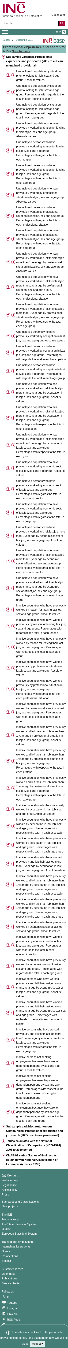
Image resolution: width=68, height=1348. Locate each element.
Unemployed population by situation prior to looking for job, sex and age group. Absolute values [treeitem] (38, 75)
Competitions (10, 1256)
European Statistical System (19, 1233)
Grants (6, 1251)
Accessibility (9, 1189)
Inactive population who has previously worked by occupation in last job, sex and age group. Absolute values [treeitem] (40, 809)
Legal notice (9, 1185)
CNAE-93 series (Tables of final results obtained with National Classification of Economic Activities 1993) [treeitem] (32, 1160)
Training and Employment (17, 1241)
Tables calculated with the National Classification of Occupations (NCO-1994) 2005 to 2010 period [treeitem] (33, 1145)
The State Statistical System (19, 1224)
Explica (6, 1260)
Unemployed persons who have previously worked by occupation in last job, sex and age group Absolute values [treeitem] (40, 336)
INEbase (6, 40)
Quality (6, 1228)
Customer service (12, 1269)
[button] (59, 32)
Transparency (10, 1219)
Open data (8, 1273)
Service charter (11, 1283)
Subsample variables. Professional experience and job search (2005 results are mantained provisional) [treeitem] (35, 61)
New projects (10, 1206)
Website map (10, 1180)
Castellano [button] (58, 14)
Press (5, 1194)
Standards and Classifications (20, 1201)
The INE (7, 1214)
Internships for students (16, 1246)
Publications (9, 1278)
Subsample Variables (26, 40)
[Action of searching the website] (61, 23)
